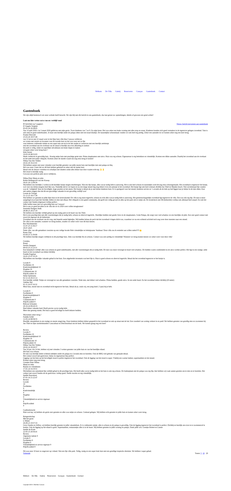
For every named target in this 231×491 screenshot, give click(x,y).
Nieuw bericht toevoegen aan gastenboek (192, 124)
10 (204, 453)
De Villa (108, 91)
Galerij (117, 91)
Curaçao (139, 91)
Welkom (98, 91)
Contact (162, 91)
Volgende (26, 453)
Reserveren (128, 91)
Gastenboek (150, 91)
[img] (115, 42)
